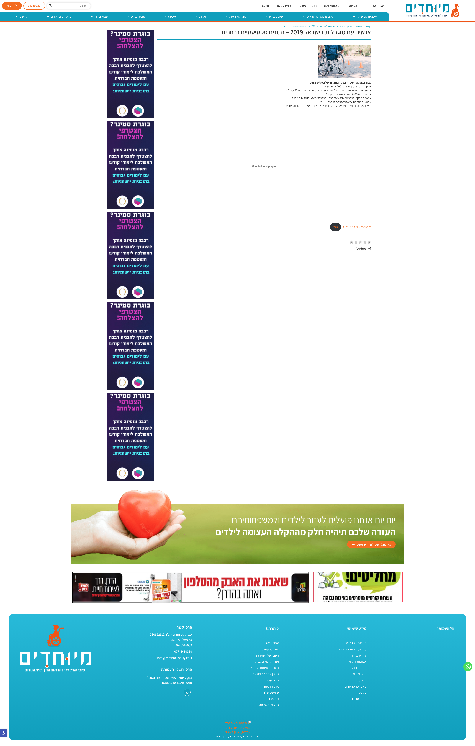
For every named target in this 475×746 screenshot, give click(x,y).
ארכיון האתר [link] (271, 686)
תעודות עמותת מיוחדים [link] (264, 668)
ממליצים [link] (273, 699)
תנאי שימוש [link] (271, 680)
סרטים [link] (23, 16)
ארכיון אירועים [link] (332, 6)
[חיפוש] (50, 6)
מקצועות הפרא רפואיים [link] (319, 16)
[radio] (351, 242)
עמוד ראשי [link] (378, 6)
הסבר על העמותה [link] (267, 655)
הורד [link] (335, 226)
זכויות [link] (202, 16)
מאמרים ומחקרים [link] (61, 16)
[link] (3, 733)
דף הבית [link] (367, 26)
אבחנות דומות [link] (237, 16)
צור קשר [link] (265, 6)
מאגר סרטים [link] (358, 699)
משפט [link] (172, 16)
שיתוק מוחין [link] (276, 16)
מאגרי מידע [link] (138, 16)
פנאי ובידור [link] (101, 16)
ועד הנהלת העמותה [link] (266, 661)
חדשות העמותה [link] (308, 6)
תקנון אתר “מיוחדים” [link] (266, 674)
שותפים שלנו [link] (284, 6)
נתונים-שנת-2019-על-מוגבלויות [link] (357, 226)
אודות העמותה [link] (356, 6)
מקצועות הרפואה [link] (367, 16)
